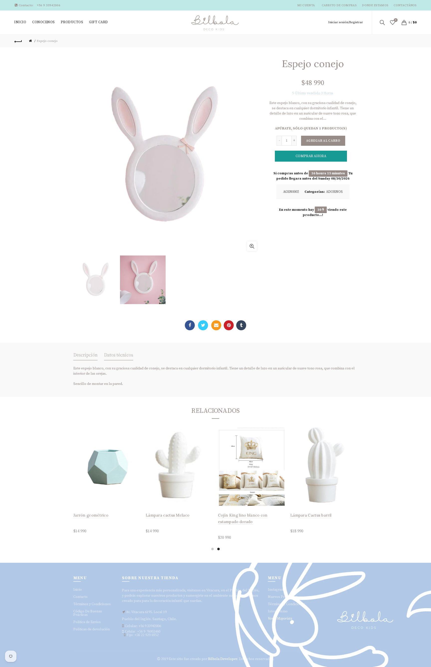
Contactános (405, 5)
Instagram (276, 589)
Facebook (190, 325)
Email (216, 325)
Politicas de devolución (91, 629)
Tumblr (241, 325)
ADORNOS (334, 192)
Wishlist (395, 20)
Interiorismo (278, 611)
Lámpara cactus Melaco (167, 515)
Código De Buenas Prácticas (87, 613)
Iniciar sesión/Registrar (345, 22)
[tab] (85, 356)
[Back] (18, 41)
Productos (72, 22)
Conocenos (43, 22)
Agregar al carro (323, 141)
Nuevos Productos (282, 597)
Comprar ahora (311, 156)
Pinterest (229, 325)
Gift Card (98, 22)
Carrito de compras (339, 5)
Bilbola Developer (222, 659)
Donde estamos (375, 5)
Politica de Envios (87, 622)
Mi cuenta (306, 5)
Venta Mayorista (280, 618)
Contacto (80, 597)
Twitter (203, 325)
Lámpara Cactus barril (310, 515)
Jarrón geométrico (90, 515)
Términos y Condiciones (92, 604)
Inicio (20, 22)
